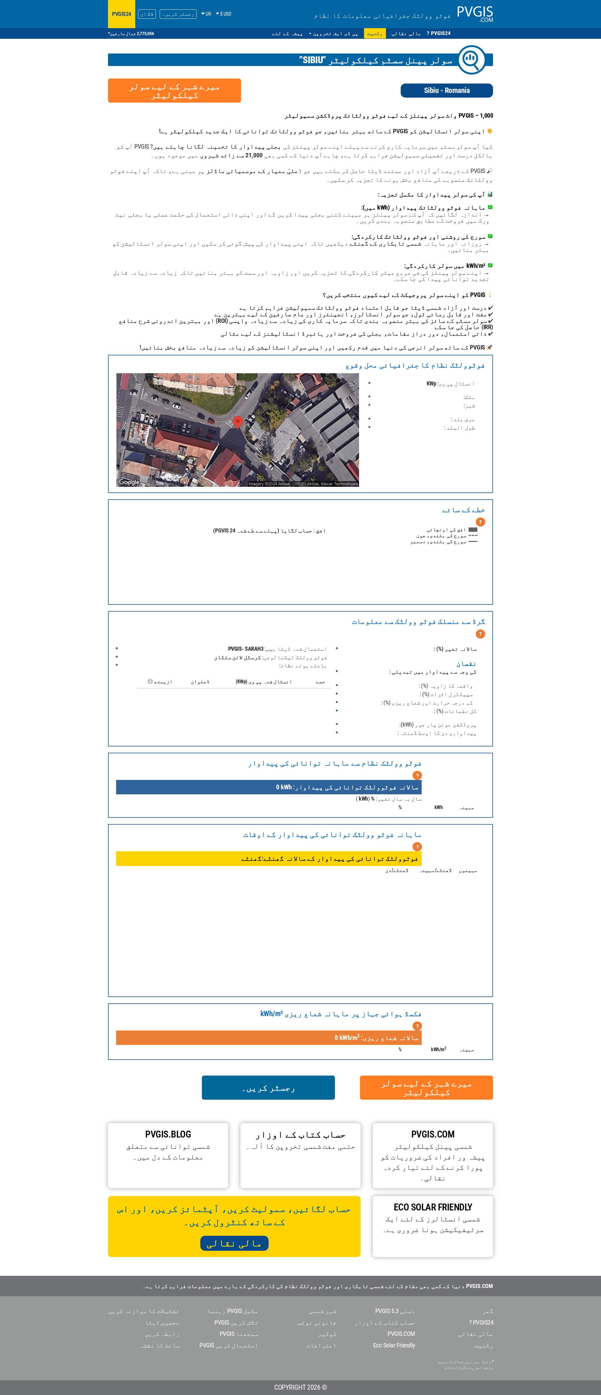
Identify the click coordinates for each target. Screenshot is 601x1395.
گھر (487, 1311)
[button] (334, 33)
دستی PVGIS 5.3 (395, 1311)
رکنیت (484, 1345)
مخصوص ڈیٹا (162, 1322)
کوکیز (327, 1333)
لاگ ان (147, 14)
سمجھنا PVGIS (239, 1333)
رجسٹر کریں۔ (178, 14)
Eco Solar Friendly (394, 1345)
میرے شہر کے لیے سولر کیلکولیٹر (175, 90)
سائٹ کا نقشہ (159, 1345)
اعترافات (321, 1345)
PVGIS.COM (401, 1333)
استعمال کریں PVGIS (228, 1345)
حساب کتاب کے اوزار (384, 1322)
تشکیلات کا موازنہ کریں (144, 1311)
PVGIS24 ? (481, 1322)
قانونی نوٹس (317, 1322)
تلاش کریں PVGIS (236, 1322)
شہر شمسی (323, 1311)
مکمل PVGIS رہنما (232, 1311)
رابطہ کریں (162, 1333)
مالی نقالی (234, 1243)
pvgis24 (121, 14)
